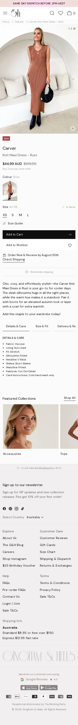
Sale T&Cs (10, 610)
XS (5, 215)
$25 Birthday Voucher (19, 565)
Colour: (11, 177)
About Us (9, 538)
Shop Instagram (15, 559)
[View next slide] (73, 79)
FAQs (6, 583)
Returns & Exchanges (56, 565)
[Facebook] (4, 508)
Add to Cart (14, 234)
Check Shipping (14, 259)
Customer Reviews (54, 538)
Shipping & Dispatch (55, 559)
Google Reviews (37, 679)
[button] (39, 245)
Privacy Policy (50, 590)
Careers (8, 552)
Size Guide (15, 223)
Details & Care (16, 326)
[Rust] (10, 191)
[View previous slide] (4, 79)
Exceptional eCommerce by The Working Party (39, 704)
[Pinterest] (10, 508)
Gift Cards (47, 545)
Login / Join (11, 603)
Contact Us (11, 596)
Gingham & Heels (33, 709)
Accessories (12, 453)
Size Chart (47, 552)
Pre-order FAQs (14, 590)
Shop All (69, 398)
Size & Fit (42, 326)
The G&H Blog (13, 545)
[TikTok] (22, 508)
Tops (64, 453)
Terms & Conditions (55, 583)
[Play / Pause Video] (72, 128)
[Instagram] (16, 508)
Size (10, 207)
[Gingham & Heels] (39, 656)
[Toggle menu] (5, 13)
